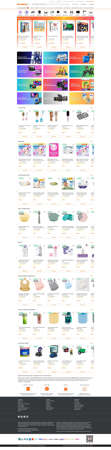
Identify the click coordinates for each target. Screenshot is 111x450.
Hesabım (48, 402)
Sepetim (48, 405)
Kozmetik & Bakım (58, 7)
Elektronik (37, 7)
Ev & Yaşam (43, 7)
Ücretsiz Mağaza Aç (90, 1)
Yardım (64, 445)
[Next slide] (94, 34)
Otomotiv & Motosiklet (88, 7)
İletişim (19, 410)
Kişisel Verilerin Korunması (24, 403)
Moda (32, 7)
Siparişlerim (51, 1)
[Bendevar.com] (23, 4)
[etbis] (89, 439)
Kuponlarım (58, 1)
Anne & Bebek (77, 403)
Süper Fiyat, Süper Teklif (68, 1)
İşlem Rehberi (21, 405)
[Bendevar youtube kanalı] (27, 416)
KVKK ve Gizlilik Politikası (72, 445)
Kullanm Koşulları (82, 445)
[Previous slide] (17, 34)
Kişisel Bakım (77, 409)
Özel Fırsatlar (49, 409)
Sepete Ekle (25, 47)
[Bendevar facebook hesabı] (19, 416)
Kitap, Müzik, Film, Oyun (77, 7)
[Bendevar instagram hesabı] (25, 416)
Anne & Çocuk (50, 7)
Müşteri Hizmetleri (80, 1)
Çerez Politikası (21, 406)
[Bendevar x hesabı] (22, 416)
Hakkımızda (20, 401)
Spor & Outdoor (66, 7)
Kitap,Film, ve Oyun (78, 406)
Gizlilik (19, 402)
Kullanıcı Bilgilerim (50, 408)
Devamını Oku (27, 381)
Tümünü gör (90, 18)
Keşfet (91, 107)
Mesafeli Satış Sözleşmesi (23, 408)
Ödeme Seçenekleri (22, 409)
